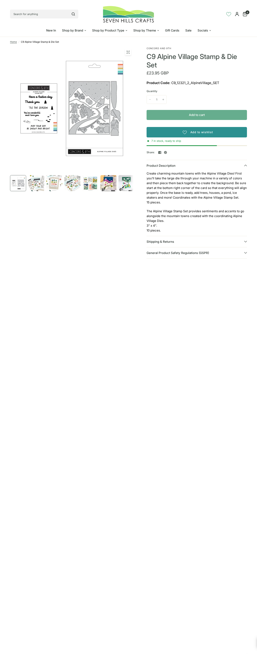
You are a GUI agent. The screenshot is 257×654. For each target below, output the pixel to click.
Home (13, 41)
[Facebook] (159, 152)
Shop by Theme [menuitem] (144, 30)
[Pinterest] (165, 152)
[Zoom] (128, 52)
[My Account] (237, 14)
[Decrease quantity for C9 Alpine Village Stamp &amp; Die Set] (150, 99)
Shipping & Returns (160, 242)
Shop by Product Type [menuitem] (108, 30)
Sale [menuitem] (188, 30)
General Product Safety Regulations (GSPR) (178, 253)
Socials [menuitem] (203, 30)
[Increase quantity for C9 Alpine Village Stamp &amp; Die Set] (163, 99)
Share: (151, 152)
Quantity (152, 91)
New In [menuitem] (51, 30)
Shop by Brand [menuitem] (72, 30)
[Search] (73, 14)
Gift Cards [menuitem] (172, 30)
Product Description (161, 166)
